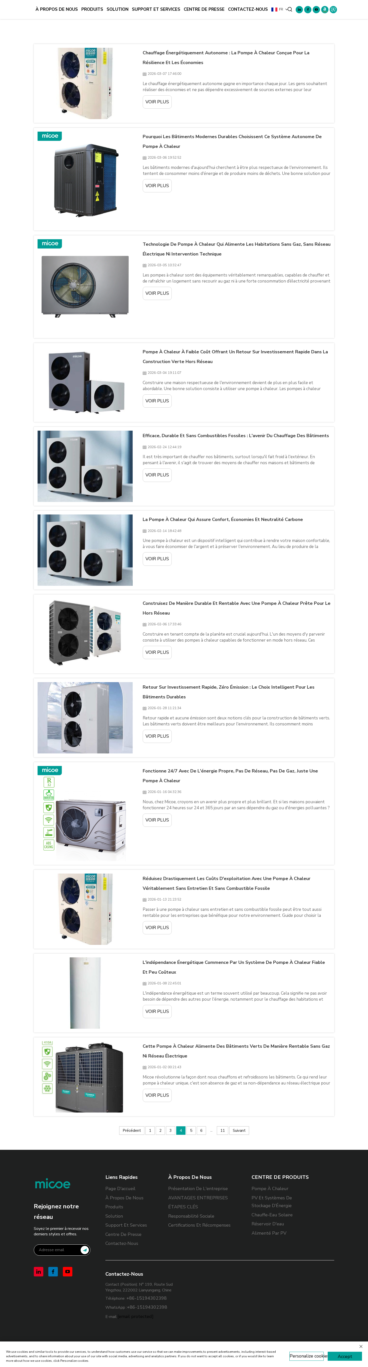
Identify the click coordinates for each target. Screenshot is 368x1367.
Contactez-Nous (248, 9)
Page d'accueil (120, 1189)
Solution (117, 9)
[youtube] (316, 9)
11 (222, 1130)
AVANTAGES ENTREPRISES (198, 1198)
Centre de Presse (204, 9)
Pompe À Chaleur (270, 1189)
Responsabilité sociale (191, 1216)
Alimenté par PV (269, 1233)
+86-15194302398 (146, 1298)
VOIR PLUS (157, 102)
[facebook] (307, 9)
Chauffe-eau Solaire (272, 1215)
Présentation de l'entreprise (198, 1189)
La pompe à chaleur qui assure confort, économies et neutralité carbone (223, 519)
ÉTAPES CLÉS (183, 1207)
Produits (92, 9)
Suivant (239, 1130)
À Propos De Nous (57, 9)
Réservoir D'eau (268, 1224)
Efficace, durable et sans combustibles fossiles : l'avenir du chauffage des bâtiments (236, 436)
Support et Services (156, 9)
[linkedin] (299, 9)
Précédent (132, 1130)
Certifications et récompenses (199, 1225)
